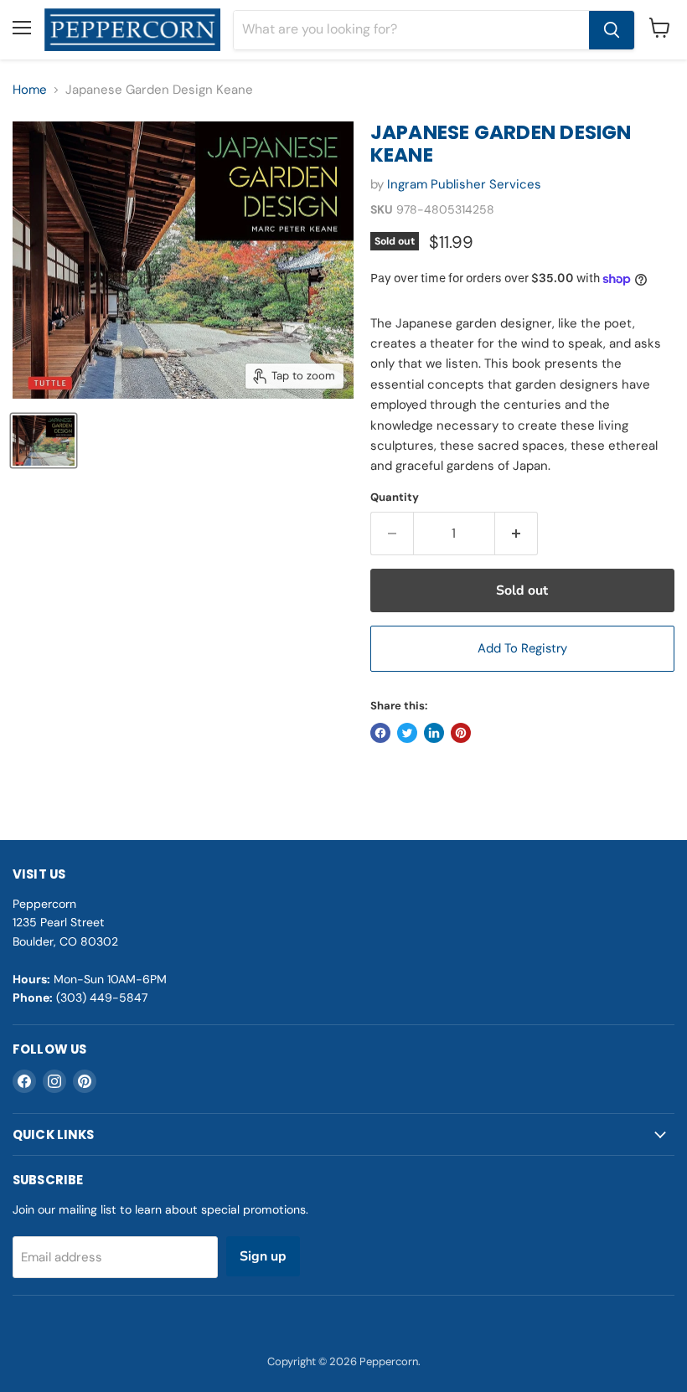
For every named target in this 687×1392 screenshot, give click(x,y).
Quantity (394, 497)
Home (30, 90)
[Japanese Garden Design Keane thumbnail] (43, 440)
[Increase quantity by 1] (516, 533)
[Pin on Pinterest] (461, 733)
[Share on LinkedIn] (434, 733)
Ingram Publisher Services (464, 184)
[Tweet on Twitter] (407, 733)
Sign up (263, 1256)
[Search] (611, 30)
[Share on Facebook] (380, 733)
